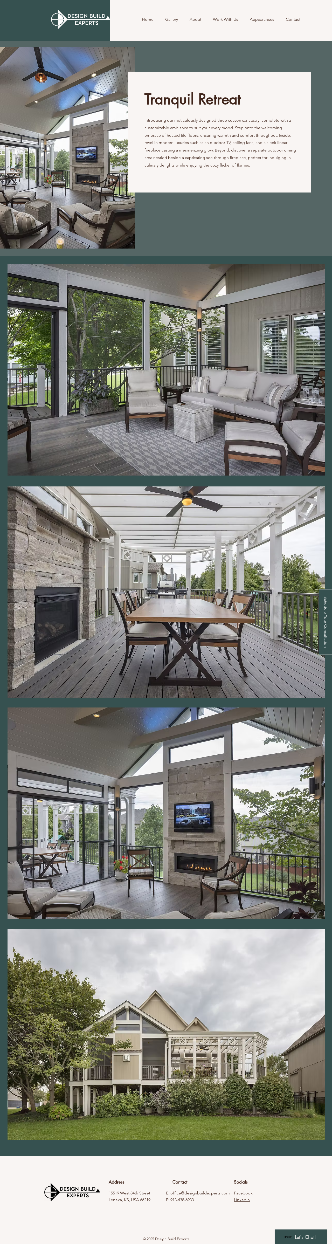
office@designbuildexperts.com (200, 1193)
